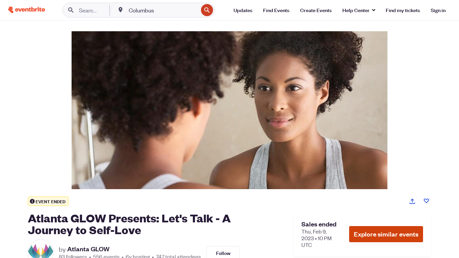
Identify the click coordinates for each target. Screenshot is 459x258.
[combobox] (163, 10)
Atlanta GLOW (88, 249)
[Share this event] (412, 201)
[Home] (26, 10)
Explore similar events (386, 234)
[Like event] (426, 201)
